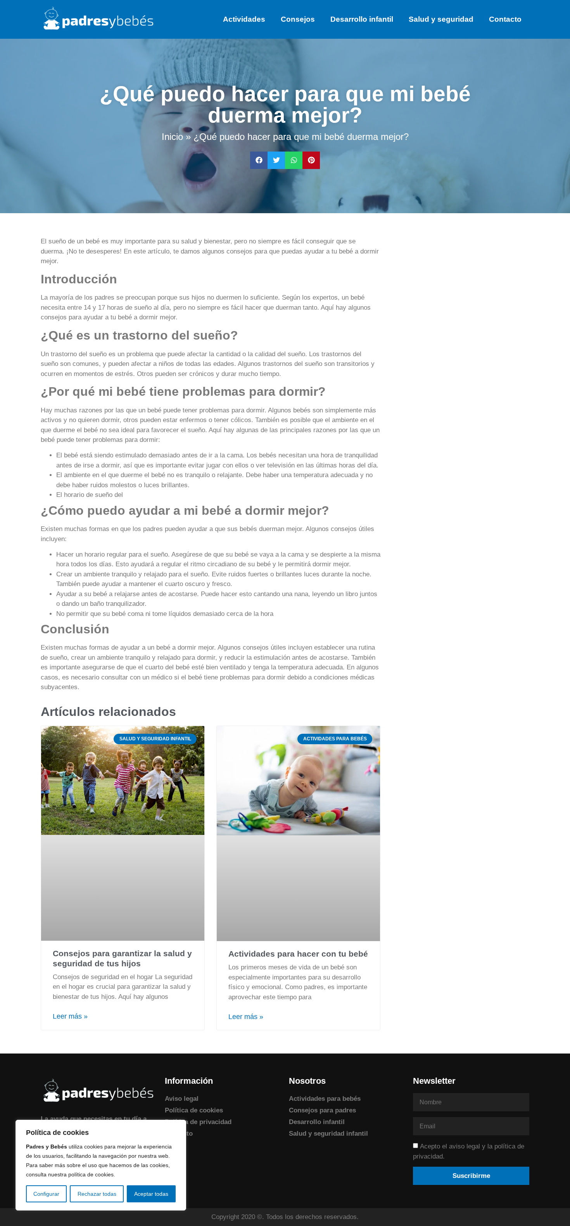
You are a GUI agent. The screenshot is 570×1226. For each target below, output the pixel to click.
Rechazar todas (97, 1194)
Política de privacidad (198, 1122)
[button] (259, 160)
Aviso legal (182, 1098)
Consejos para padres (322, 1110)
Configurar (46, 1194)
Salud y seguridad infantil (328, 1133)
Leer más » (70, 1016)
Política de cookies (194, 1110)
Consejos (298, 19)
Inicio (172, 136)
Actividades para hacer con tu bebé (298, 953)
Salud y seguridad (441, 19)
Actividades (244, 19)
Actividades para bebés (325, 1098)
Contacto (505, 19)
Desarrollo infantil (361, 19)
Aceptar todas (151, 1194)
